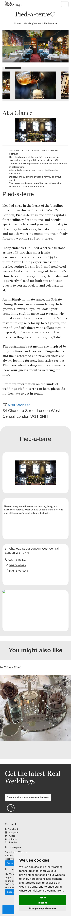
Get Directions (18, 571)
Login (8, 877)
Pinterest (12, 839)
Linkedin (12, 842)
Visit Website (19, 405)
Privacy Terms (12, 855)
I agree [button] (42, 897)
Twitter (11, 835)
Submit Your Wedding (16, 852)
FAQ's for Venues (14, 884)
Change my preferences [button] (42, 908)
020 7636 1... (17, 559)
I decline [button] (42, 902)
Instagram (12, 832)
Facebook (12, 829)
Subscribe (12, 863)
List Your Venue (13, 874)
